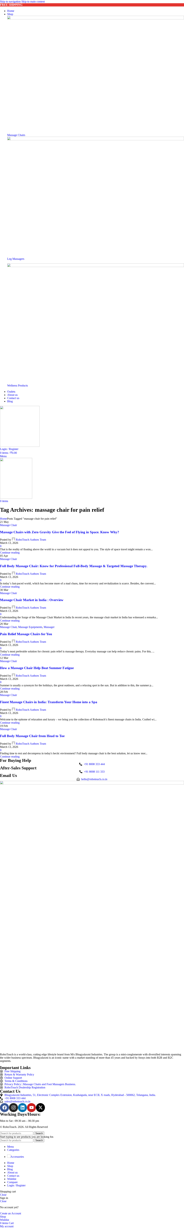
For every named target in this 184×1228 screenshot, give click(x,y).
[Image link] (95, 18)
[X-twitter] (40, 1107)
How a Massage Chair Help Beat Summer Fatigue (37, 668)
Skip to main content (33, 1)
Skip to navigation (10, 1)
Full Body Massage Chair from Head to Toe (32, 736)
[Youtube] (31, 1107)
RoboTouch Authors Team (31, 539)
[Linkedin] (22, 1107)
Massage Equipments (30, 627)
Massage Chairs (16, 135)
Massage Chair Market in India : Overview (31, 600)
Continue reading (10, 552)
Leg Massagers (15, 258)
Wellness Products (17, 385)
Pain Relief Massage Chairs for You (26, 634)
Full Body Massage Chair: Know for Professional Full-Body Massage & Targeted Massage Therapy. (73, 566)
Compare (12, 1182)
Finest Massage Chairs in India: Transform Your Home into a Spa (48, 702)
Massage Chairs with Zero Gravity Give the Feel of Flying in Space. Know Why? (59, 532)
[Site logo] (20, 445)
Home (3, 518)
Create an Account (10, 1213)
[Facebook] (4, 1107)
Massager (49, 627)
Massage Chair (8, 525)
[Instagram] (13, 1107)
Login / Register (16, 1185)
